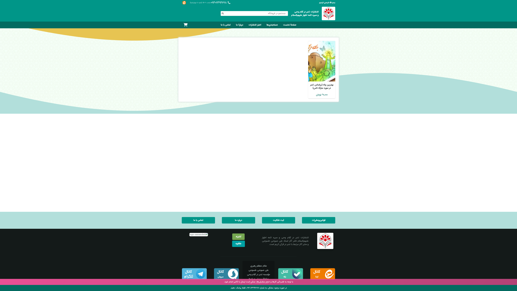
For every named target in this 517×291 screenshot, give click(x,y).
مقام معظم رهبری (258, 266)
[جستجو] (223, 13)
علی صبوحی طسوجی (259, 270)
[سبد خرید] (185, 25)
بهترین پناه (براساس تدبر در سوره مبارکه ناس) (321, 86)
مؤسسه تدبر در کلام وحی (258, 274)
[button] (264, 25)
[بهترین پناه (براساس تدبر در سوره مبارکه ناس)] (321, 61)
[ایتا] (184, 2)
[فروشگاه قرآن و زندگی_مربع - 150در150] (328, 13)
